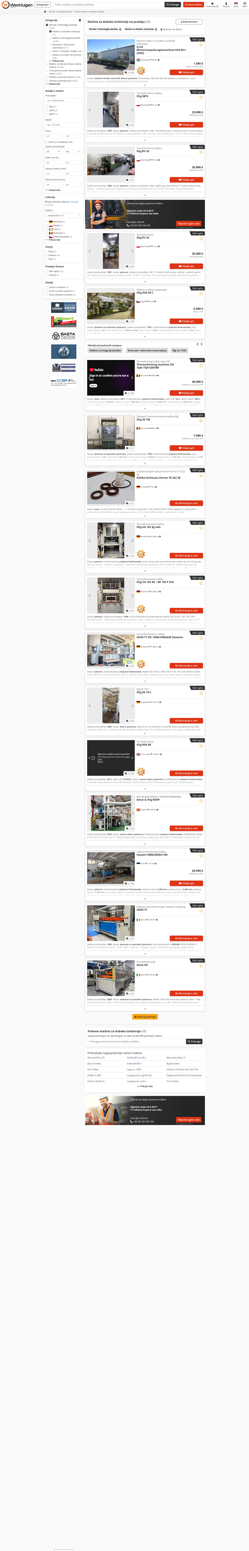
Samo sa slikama (59, 287)
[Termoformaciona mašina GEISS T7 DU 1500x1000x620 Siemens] (111, 650)
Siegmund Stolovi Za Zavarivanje (184, 1075)
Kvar (52, 259)
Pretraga (174, 4)
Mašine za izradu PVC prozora (67, 56)
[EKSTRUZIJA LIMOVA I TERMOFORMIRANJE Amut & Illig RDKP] (111, 813)
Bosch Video (94, 1063)
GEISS (53, 110)
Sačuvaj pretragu (146, 1016)
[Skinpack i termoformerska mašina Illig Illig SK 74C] (111, 433)
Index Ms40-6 (134, 1063)
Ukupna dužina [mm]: (55, 168)
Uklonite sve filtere (172, 29)
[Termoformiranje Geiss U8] (111, 978)
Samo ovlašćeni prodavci (62, 294)
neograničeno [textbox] (56, 215)
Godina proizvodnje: (55, 146)
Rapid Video (173, 1063)
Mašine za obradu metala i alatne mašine (65, 65)
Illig (52, 106)
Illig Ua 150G (179, 350)
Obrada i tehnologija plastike (63, 26)
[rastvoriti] (145, 85)
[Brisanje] (119, 29)
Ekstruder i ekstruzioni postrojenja (63, 46)
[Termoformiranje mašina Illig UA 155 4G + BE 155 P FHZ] (111, 595)
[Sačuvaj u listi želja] (201, 45)
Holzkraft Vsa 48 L (136, 1057)
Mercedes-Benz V (176, 1057)
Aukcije (54, 275)
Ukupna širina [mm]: (55, 179)
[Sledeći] (132, 57)
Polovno (54, 255)
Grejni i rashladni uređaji (67, 51)
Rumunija (59, 232)
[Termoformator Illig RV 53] (111, 251)
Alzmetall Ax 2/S (96, 1057)
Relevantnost (189, 21)
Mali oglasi (56, 271)
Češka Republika (62, 236)
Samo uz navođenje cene (60, 142)
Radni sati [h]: (52, 157)
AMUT (53, 114)
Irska (57, 229)
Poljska (58, 225)
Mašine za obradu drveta (65, 77)
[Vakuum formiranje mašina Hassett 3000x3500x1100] (111, 868)
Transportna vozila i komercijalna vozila (65, 72)
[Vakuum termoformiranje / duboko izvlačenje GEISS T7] (111, 923)
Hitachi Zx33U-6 (95, 1081)
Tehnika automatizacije (63, 80)
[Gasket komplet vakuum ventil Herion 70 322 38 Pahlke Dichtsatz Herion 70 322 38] (111, 488)
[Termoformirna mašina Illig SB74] (111, 109)
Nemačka (59, 221)
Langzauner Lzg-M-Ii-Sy (139, 1075)
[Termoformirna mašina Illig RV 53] (111, 164)
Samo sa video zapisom (61, 291)
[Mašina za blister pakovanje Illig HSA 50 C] (111, 306)
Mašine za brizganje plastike (66, 39)
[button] (244, 4)
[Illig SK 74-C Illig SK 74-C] (111, 705)
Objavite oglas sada (189, 223)
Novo (52, 251)
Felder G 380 (94, 1075)
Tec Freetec (173, 1081)
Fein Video (93, 1069)
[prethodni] (89, 57)
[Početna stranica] (45, 11)
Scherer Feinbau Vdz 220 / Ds (182, 1069)
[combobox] (64, 215)
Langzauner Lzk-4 (136, 1081)
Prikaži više (146, 1086)
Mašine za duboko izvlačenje (66, 33)
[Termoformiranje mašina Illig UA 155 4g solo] (111, 540)
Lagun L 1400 (134, 1069)
